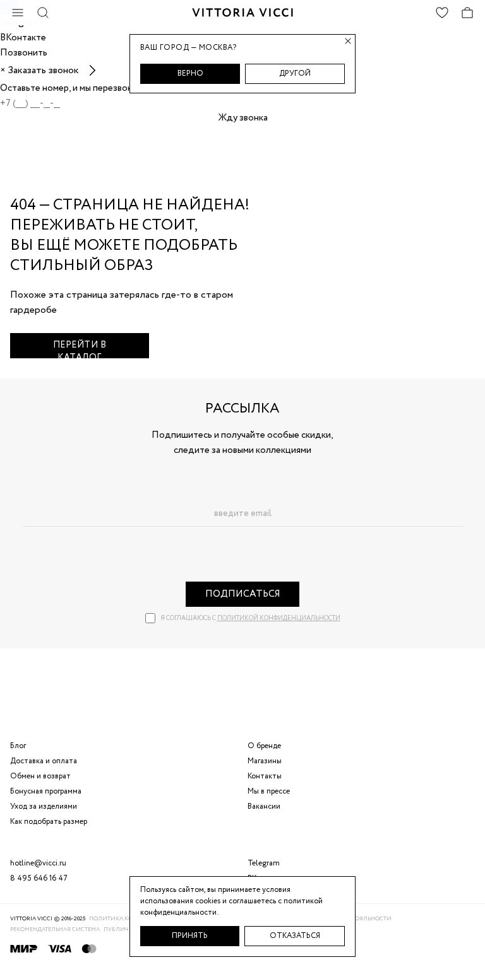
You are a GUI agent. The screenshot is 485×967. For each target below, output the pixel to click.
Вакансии (264, 806)
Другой (295, 73)
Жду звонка (243, 118)
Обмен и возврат (40, 776)
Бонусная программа (45, 791)
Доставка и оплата (43, 761)
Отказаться (295, 935)
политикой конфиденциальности (278, 618)
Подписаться (242, 594)
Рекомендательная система (55, 929)
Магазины (265, 761)
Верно (190, 73)
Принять (190, 935)
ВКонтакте (266, 878)
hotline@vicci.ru (38, 863)
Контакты (265, 776)
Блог (18, 746)
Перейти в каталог (80, 348)
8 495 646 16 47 (39, 878)
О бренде (264, 746)
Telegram (264, 863)
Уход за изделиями (43, 806)
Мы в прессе (269, 791)
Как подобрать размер (48, 821)
